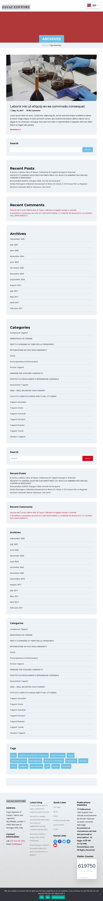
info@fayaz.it (17, 844)
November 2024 (17, 256)
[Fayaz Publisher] (16, 6)
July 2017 (14, 291)
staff (47, 766)
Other (12, 356)
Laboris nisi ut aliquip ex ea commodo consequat (47, 106)
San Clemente (36, 766)
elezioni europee (57, 755)
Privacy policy (58, 897)
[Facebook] (60, 841)
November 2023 (17, 274)
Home (44, 45)
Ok (42, 897)
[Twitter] (64, 841)
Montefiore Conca (18, 761)
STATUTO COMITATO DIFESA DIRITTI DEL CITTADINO (33, 396)
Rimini (13, 766)
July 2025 (14, 245)
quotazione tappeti (19, 385)
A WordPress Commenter (20, 213)
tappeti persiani (17, 419)
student (56, 766)
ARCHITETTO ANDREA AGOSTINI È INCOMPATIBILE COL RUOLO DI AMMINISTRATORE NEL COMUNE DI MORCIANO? (39, 823)
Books (55, 812)
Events (55, 816)
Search (14, 143)
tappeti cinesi (16, 408)
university (66, 766)
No (48, 897)
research (83, 761)
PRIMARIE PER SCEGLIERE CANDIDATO (26, 373)
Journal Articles (58, 825)
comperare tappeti (19, 333)
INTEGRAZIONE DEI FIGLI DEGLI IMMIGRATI (28, 350)
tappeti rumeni (17, 425)
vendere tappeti (17, 436)
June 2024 (14, 262)
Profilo (55, 829)
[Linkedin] (68, 841)
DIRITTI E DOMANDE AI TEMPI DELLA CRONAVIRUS (32, 344)
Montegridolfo (35, 761)
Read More (14, 129)
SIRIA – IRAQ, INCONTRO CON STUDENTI (27, 390)
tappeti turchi (16, 431)
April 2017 (14, 302)
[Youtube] (55, 845)
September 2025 (17, 239)
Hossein (13, 210)
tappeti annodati (18, 402)
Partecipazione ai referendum (24, 361)
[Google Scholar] (55, 841)
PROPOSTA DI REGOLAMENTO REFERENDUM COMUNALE (34, 379)
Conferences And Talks (61, 820)
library (70, 755)
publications (71, 761)
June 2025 (14, 250)
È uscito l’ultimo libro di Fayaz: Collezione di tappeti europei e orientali (42, 172)
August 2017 (15, 285)
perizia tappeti (17, 367)
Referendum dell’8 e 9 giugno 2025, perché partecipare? (35, 181)
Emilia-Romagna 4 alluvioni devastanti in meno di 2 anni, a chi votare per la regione (48, 184)
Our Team (57, 807)
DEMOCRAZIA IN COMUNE (21, 338)
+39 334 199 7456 (17, 841)
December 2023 (17, 268)
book (13, 755)
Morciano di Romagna (53, 761)
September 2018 (17, 279)
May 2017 (14, 297)
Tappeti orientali (18, 413)
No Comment (34, 110)
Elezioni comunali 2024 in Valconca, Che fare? (30, 187)
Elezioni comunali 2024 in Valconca (33, 755)
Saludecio (23, 766)
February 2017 (16, 308)
